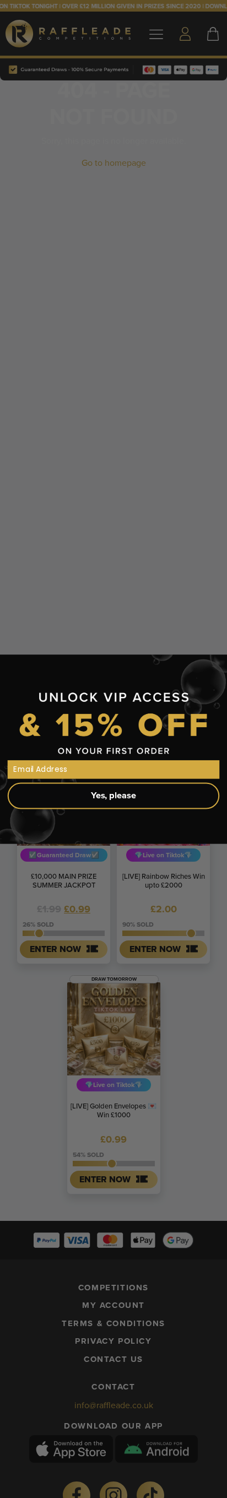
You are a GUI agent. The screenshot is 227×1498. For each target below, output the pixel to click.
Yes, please (113, 795)
